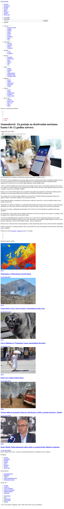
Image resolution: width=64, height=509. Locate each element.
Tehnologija (10, 83)
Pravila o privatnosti (9, 490)
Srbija (8, 32)
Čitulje (6, 476)
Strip (8, 63)
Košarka (9, 70)
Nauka (9, 81)
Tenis (8, 71)
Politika (9, 29)
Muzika (9, 61)
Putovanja (10, 84)
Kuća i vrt (10, 102)
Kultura (6, 8)
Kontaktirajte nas (8, 473)
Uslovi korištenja (8, 488)
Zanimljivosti (10, 92)
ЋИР (8, 17)
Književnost (10, 58)
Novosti (6, 4)
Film (8, 60)
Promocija (10, 48)
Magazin (6, 11)
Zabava (6, 13)
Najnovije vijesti (11, 27)
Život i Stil (7, 14)
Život (8, 104)
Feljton (9, 86)
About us (6, 487)
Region (9, 33)
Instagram (19, 231)
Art (8, 64)
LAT (5, 17)
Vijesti (9, 52)
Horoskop (10, 94)
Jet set (8, 89)
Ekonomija (7, 5)
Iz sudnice (10, 53)
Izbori (8, 38)
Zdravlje (9, 99)
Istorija (9, 80)
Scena (8, 91)
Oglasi (9, 46)
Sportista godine (11, 76)
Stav (8, 39)
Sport (5, 10)
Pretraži (46, 20)
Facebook (13, 231)
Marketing (6, 475)
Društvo (9, 30)
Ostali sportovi (11, 73)
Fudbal (9, 68)
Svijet (8, 35)
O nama (6, 485)
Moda (8, 105)
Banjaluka (10, 36)
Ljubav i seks (10, 95)
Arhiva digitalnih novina (10, 478)
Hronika (6, 7)
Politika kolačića (8, 491)
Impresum (6, 493)
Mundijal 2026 (11, 74)
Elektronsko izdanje (9, 479)
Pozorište (9, 57)
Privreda (9, 43)
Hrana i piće (10, 101)
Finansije (9, 45)
